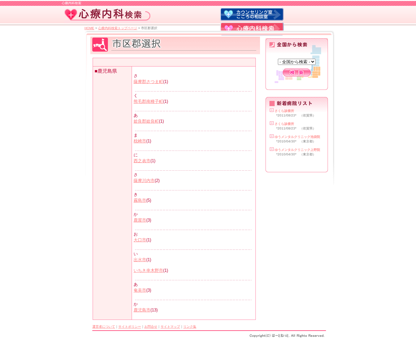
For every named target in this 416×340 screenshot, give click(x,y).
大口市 (140, 239)
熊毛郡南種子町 (148, 101)
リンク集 (189, 326)
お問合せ (150, 326)
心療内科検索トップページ (117, 28)
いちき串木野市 (148, 270)
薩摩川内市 (144, 180)
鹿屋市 (140, 220)
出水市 (140, 259)
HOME (89, 28)
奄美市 (140, 290)
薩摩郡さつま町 (148, 81)
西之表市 (142, 160)
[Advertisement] (171, 62)
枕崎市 (140, 141)
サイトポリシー (129, 326)
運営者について (103, 326)
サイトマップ (170, 326)
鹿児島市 (142, 310)
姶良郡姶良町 (146, 121)
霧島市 (140, 200)
